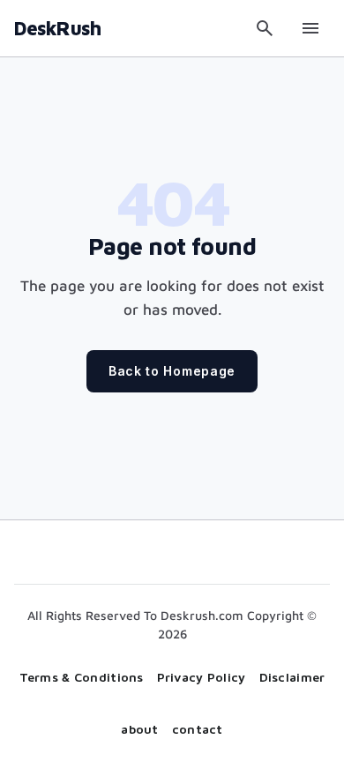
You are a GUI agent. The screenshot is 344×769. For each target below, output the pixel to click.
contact (197, 728)
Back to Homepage (172, 370)
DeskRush (57, 28)
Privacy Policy (201, 676)
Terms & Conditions (81, 676)
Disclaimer (292, 676)
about (139, 728)
